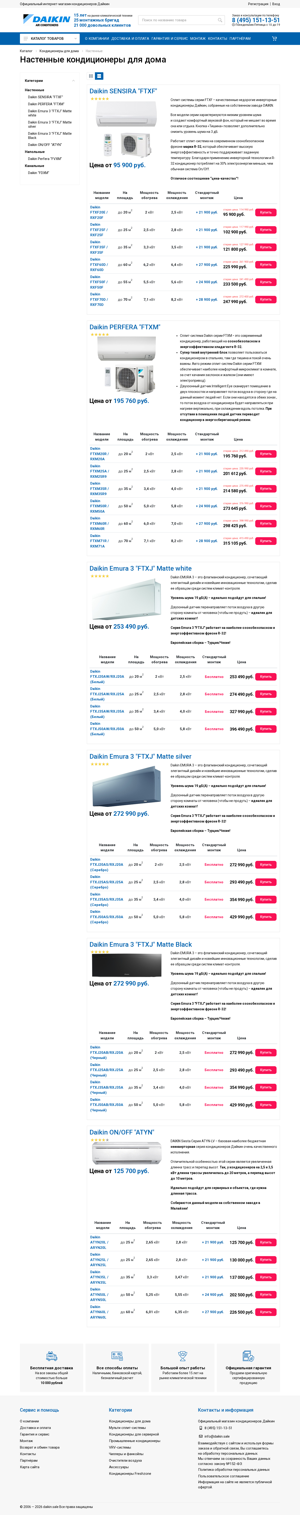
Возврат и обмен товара (40, 1447)
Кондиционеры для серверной (134, 1434)
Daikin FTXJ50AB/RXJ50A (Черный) (106, 1105)
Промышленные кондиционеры (134, 1441)
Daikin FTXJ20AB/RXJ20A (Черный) (106, 1052)
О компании (29, 1421)
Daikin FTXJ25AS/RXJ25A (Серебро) (106, 882)
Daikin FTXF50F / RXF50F (99, 282)
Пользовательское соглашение (223, 1476)
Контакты (28, 1454)
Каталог (26, 51)
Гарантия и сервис (34, 1434)
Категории (34, 81)
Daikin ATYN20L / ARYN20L (99, 1242)
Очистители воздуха (125, 1460)
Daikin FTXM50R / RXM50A (99, 506)
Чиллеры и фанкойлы (126, 1454)
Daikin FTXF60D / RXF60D (99, 264)
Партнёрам (29, 1460)
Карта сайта (29, 1467)
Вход (276, 4)
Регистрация (258, 4)
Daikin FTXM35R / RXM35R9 (99, 488)
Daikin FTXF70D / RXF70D (99, 299)
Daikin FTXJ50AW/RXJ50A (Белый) (107, 728)
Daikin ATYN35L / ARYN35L (99, 1277)
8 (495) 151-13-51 (256, 20)
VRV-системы (120, 1447)
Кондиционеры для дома (59, 51)
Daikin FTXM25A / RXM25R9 (99, 471)
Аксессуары (119, 1467)
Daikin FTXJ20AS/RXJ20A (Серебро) (106, 864)
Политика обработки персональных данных (234, 1470)
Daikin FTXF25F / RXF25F (99, 229)
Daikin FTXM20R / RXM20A (99, 453)
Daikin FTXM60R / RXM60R (99, 523)
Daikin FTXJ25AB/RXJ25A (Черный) (106, 1070)
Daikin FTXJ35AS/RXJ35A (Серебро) (106, 899)
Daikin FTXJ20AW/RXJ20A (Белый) (107, 676)
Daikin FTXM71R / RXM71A (99, 541)
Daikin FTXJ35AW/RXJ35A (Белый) (107, 711)
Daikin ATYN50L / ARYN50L (99, 1294)
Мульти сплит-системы (127, 1428)
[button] (274, 38)
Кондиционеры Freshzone (130, 1474)
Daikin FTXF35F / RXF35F (99, 247)
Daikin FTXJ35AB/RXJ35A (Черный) (106, 1087)
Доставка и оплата (35, 1428)
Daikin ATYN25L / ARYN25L (99, 1259)
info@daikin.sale (217, 1436)
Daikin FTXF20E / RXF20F (99, 212)
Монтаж (26, 1441)
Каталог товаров (47, 38)
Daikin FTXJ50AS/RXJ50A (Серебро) (106, 917)
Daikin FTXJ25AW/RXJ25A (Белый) (107, 694)
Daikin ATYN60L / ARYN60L (99, 1312)
